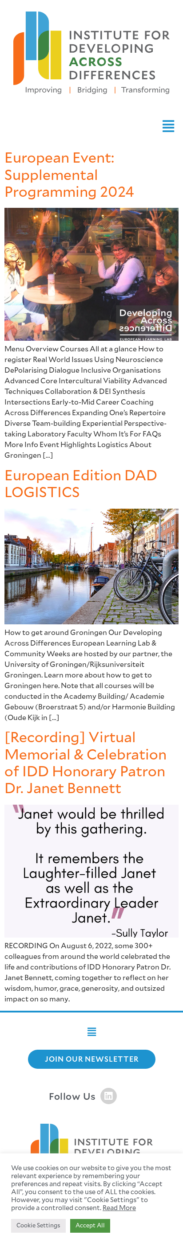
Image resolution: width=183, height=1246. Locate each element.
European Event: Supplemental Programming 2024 (69, 175)
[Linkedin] (108, 1096)
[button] (168, 126)
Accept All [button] (90, 1226)
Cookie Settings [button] (38, 1226)
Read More (119, 1208)
